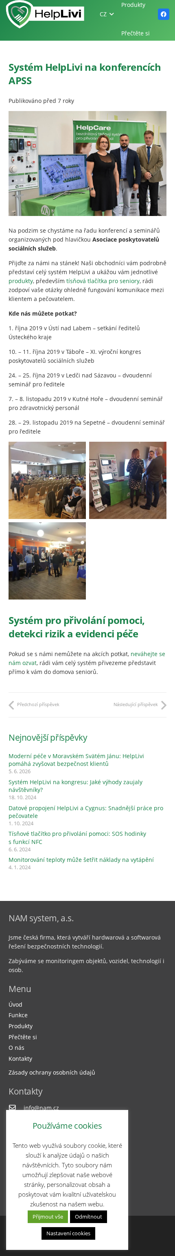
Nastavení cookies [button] (68, 1233)
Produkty (21, 1026)
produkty (21, 281)
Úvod (15, 1004)
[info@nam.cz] (16, 1107)
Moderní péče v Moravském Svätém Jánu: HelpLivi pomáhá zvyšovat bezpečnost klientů (76, 760)
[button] (106, 14)
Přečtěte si (23, 1037)
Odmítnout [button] (88, 1216)
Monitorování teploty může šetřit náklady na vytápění (81, 860)
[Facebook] (163, 14)
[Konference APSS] (47, 480)
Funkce (18, 1015)
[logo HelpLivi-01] (45, 14)
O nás (16, 1047)
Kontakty (20, 1058)
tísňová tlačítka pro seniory (103, 281)
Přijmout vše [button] (48, 1216)
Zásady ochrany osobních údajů (52, 1072)
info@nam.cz (41, 1108)
